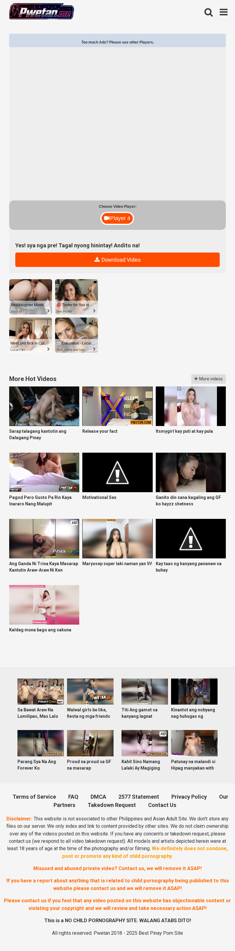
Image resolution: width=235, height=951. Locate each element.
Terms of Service (34, 796)
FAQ (73, 796)
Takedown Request (112, 805)
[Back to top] (214, 931)
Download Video (120, 260)
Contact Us (162, 805)
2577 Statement (138, 796)
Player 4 (120, 218)
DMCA (98, 796)
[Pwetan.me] (41, 12)
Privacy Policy (189, 796)
